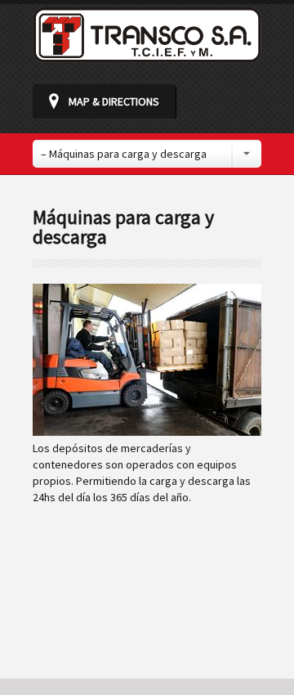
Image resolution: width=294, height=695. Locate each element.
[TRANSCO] (147, 55)
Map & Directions (114, 101)
